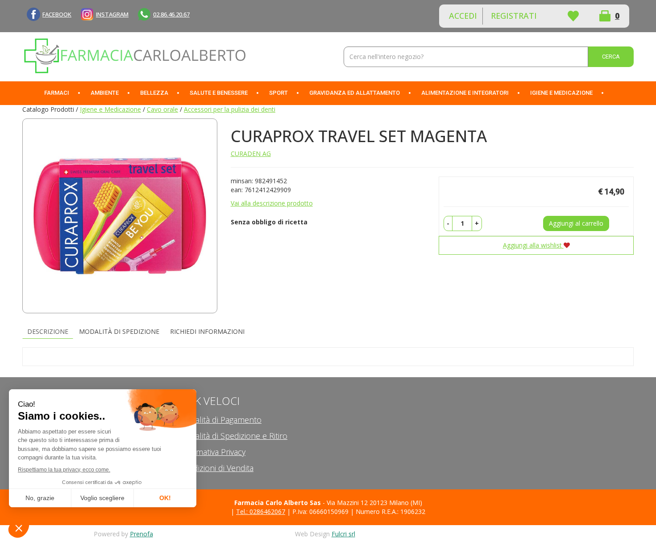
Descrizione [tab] (47, 331)
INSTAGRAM (112, 14)
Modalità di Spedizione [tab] (119, 331)
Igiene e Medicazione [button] (561, 92)
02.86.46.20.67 (171, 14)
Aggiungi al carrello (576, 223)
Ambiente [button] (105, 92)
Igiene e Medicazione (110, 109)
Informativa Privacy (212, 451)
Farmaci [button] (56, 92)
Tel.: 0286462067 (260, 511)
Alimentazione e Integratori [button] (465, 92)
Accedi (463, 15)
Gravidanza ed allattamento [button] (354, 92)
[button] (448, 223)
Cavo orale (162, 109)
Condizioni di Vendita (216, 468)
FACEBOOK (56, 14)
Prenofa (141, 534)
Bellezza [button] (154, 92)
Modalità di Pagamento (220, 419)
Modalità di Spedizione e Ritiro (233, 435)
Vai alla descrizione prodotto (272, 203)
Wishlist (573, 16)
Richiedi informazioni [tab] (207, 331)
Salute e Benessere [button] (219, 92)
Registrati (514, 15)
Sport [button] (278, 92)
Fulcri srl (343, 534)
